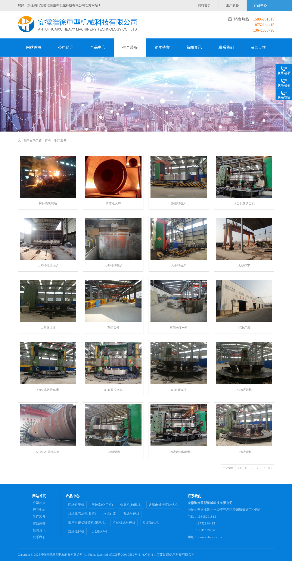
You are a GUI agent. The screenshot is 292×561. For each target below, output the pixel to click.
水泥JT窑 (109, 514)
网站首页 (204, 5)
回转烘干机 (76, 505)
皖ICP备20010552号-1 (124, 554)
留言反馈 (258, 47)
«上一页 (242, 467)
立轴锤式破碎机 (124, 522)
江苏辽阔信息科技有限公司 (175, 554)
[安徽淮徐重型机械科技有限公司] (78, 31)
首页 (48, 140)
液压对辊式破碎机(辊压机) (87, 522)
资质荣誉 (162, 47)
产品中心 (260, 5)
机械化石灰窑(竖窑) (82, 514)
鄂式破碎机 (131, 514)
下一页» (267, 467)
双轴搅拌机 (76, 531)
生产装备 (232, 5)
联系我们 (226, 47)
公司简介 (66, 47)
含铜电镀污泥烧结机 (163, 505)
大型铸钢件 (99, 531)
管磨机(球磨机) (131, 505)
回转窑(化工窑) (102, 505)
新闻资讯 (194, 47)
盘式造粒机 (151, 522)
